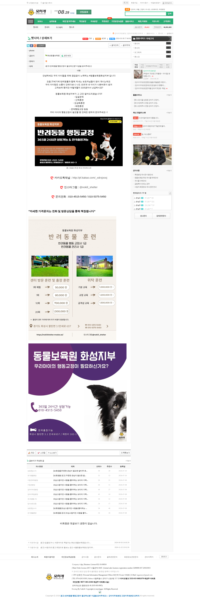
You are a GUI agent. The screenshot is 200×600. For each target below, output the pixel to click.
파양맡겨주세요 (151, 66)
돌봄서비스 (129, 21)
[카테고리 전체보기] (30, 21)
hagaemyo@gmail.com (144, 575)
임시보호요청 (32, 503)
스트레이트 (154, 9)
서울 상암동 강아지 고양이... (149, 100)
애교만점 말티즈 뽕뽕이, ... (156, 85)
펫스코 (137, 57)
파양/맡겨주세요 (69, 21)
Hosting (74, 589)
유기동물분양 (32, 475)
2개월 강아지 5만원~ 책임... (156, 88)
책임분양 (82, 21)
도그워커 (137, 52)
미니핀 (147, 9)
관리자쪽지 (149, 557)
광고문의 (97, 557)
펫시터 (160, 33)
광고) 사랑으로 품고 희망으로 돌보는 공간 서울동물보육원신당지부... (67, 547)
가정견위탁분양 (33, 480)
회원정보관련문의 (131, 557)
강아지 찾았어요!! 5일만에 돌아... (154, 126)
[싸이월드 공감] (35, 45)
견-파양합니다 (32, 499)
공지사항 (85, 557)
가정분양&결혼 (117, 21)
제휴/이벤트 (142, 21)
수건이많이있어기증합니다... (149, 118)
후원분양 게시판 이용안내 (144, 175)
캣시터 (137, 48)
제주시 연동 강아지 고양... (149, 103)
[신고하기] (41, 45)
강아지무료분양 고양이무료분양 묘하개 (129, 33)
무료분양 (162, 9)
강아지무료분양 (33, 489)
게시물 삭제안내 (140, 181)
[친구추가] (66, 55)
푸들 (137, 9)
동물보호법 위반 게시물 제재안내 (146, 178)
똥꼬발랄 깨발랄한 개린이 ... (157, 82)
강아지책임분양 (33, 494)
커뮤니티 (155, 21)
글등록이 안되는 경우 (142, 184)
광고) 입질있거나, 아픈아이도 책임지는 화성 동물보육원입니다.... (65, 543)
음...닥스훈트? (146, 134)
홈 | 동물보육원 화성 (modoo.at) (78, 168)
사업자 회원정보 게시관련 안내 (145, 187)
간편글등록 (84, 12)
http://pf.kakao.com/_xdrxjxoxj (89, 177)
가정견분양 (31, 485)
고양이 (142, 9)
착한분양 (105, 21)
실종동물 (52, 21)
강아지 (133, 9)
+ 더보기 (128, 461)
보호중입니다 (32, 471)
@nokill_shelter (89, 187)
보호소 (40, 21)
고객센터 (166, 21)
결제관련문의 (112, 557)
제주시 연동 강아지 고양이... (149, 106)
